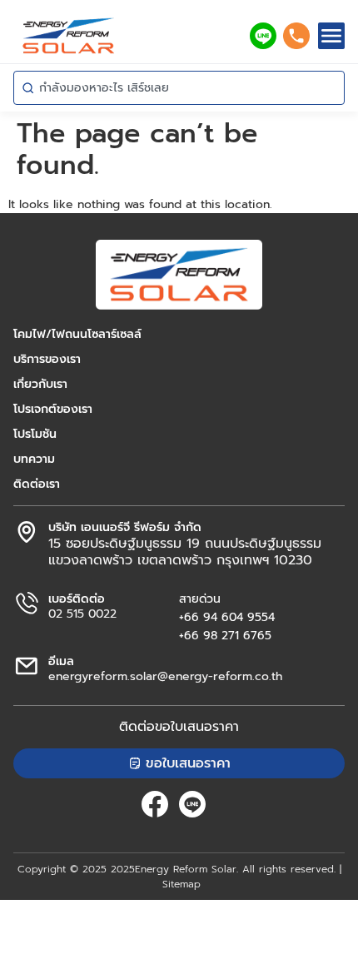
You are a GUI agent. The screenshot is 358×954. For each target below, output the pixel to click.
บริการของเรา (47, 359)
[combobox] (179, 88)
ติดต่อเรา (36, 484)
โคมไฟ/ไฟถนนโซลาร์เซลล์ (77, 334)
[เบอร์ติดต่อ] (26, 603)
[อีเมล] (26, 666)
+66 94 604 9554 (227, 617)
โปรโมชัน (35, 434)
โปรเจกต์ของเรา (52, 409)
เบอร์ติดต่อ (76, 599)
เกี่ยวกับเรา (40, 384)
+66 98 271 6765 (225, 635)
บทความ (34, 459)
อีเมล (61, 661)
